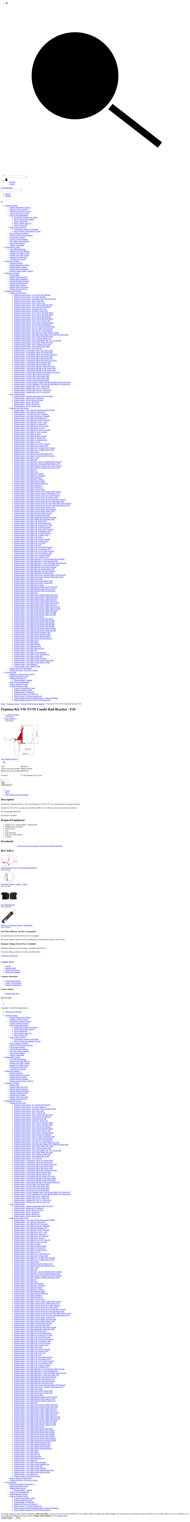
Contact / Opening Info (13, 983)
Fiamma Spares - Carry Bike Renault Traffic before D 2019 (34, 589)
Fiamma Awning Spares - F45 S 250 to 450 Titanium (32, 317)
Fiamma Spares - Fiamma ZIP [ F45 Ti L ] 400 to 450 (32, 390)
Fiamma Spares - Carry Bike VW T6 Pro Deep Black (32, 523)
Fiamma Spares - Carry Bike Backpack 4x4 (29, 648)
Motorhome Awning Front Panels (25, 217)
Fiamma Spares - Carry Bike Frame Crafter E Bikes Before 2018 (36, 603)
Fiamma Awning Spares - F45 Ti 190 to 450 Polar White (33, 323)
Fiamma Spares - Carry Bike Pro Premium (28, 474)
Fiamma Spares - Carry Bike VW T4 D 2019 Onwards (33, 547)
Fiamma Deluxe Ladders (18, 267)
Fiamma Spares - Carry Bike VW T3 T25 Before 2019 (33, 553)
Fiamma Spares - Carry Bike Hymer (26, 452)
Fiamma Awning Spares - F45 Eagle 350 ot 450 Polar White (35, 299)
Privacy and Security (12, 970)
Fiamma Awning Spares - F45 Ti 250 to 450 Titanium (32, 325)
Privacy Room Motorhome (19, 215)
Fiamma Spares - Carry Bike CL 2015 (27, 442)
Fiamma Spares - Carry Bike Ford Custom (28, 585)
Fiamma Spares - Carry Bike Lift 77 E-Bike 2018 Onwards (34, 448)
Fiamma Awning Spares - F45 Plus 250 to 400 (30, 309)
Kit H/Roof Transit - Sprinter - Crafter (14, 884)
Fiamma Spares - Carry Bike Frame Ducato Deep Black (33, 619)
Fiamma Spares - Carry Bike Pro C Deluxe (29, 480)
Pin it (7, 793)
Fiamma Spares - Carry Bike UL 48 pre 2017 (29, 438)
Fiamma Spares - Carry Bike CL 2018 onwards (30, 440)
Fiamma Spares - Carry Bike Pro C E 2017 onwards (32, 430)
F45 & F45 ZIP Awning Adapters (21, 235)
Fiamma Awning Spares (18, 293)
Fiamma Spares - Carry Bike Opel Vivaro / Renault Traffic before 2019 (38, 577)
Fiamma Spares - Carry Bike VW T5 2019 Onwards (32, 533)
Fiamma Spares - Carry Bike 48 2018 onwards (30, 436)
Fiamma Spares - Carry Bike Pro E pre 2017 (29, 428)
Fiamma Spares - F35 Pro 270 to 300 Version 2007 (31, 380)
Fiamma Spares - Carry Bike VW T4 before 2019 (31, 541)
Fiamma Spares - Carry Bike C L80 (26, 458)
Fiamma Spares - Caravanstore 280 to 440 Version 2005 (33, 356)
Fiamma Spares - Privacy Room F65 (26, 404)
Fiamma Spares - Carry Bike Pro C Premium (29, 476)
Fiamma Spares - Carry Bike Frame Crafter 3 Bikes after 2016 (35, 605)
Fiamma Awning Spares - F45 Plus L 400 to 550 (31, 311)
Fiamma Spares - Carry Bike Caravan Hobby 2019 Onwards (35, 509)
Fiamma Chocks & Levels (23, 690)
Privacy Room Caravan (18, 227)
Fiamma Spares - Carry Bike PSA (26, 593)
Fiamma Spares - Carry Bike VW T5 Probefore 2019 (32, 531)
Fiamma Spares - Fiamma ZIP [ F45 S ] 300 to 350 (31, 388)
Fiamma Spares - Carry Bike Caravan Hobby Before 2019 (34, 511)
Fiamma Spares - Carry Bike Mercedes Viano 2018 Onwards (35, 567)
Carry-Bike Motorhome (18, 249)
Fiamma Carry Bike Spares (19, 408)
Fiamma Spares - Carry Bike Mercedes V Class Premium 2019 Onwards (39, 559)
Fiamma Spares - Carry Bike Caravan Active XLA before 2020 (36, 497)
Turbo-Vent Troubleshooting (19, 682)
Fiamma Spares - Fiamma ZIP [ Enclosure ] (29, 398)
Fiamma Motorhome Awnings (20, 207)
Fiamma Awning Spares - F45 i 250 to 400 (29, 301)
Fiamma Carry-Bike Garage (19, 255)
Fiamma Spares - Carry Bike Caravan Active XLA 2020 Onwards (37, 495)
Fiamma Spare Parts (12, 993)
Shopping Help (10, 968)
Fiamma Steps (14, 275)
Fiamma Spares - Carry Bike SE (25, 470)
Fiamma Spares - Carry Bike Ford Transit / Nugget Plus (33, 583)
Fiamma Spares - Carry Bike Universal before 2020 (32, 515)
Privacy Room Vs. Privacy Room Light (28, 696)
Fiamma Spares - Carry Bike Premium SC (28, 488)
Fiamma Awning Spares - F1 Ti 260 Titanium (30, 297)
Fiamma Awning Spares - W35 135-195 (28, 348)
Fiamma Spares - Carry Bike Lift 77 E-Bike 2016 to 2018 (34, 450)
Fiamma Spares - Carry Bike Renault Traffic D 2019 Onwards (35, 587)
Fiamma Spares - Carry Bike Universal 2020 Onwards (33, 513)
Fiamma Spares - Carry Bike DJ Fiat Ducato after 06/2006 (34, 410)
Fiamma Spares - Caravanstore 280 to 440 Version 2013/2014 (35, 360)
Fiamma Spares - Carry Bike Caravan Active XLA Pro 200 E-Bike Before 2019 (42, 505)
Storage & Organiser (12, 261)
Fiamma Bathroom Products (19, 281)
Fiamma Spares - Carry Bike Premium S (28, 486)
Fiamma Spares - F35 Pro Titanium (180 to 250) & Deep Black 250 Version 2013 (42, 382)
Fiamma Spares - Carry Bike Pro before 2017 (30, 412)
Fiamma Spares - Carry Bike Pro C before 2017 (30, 424)
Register (12, 182)
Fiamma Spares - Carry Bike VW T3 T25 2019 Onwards (34, 551)
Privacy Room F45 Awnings (24, 219)
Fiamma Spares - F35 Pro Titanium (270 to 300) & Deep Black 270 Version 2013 (42, 384)
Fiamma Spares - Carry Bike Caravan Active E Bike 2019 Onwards (37, 491)
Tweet (7, 791)
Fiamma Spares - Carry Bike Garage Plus (28, 656)
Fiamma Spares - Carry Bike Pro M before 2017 (31, 418)
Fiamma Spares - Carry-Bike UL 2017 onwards (30, 432)
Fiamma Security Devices (18, 289)
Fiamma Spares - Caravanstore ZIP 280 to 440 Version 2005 (35, 368)
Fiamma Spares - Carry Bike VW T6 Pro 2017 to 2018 (33, 525)
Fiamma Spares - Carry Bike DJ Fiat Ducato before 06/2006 (35, 629)
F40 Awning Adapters (17, 243)
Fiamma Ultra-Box (16, 263)
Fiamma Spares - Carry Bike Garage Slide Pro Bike (32, 662)
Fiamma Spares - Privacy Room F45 (26, 402)
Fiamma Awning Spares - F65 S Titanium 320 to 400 (32, 344)
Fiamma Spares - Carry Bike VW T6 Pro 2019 (30, 521)
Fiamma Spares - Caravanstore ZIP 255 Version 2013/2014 (34, 366)
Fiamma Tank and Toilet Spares (21, 668)
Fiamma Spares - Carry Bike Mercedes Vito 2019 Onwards (34, 571)
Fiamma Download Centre (19, 676)
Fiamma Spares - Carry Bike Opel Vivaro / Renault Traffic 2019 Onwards (39, 575)
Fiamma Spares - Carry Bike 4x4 (25, 650)
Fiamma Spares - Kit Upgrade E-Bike (27, 666)
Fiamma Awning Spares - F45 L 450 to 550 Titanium (32, 307)
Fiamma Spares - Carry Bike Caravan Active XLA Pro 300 (34, 507)
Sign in (12, 184)
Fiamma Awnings (11, 205)
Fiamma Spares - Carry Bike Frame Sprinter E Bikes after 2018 (36, 597)
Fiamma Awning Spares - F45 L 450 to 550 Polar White (33, 305)
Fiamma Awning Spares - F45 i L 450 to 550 (29, 303)
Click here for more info (9, 956)
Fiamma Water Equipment (19, 279)
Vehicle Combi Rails (17, 245)
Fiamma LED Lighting (18, 285)
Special (60, 1516)
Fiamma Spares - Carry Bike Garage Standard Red (31, 654)
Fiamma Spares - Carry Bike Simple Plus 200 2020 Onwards (35, 517)
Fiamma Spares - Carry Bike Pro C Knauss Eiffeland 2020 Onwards (38, 462)
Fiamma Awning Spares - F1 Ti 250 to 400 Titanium (32, 295)
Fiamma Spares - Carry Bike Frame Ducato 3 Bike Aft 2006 (35, 615)
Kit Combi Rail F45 (8, 905)
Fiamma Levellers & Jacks (19, 283)
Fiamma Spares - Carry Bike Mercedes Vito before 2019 (33, 573)
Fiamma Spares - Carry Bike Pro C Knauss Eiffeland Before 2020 (37, 464)
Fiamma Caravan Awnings (19, 209)
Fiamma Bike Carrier (12, 247)
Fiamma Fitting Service (18, 678)
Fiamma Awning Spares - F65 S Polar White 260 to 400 (33, 343)
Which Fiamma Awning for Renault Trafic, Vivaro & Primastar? (36, 698)
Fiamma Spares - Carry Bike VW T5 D (27, 545)
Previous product (12, 715)
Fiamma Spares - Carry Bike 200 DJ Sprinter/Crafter (32, 632)
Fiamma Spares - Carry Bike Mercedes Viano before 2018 (34, 569)
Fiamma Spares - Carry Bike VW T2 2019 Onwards (32, 555)
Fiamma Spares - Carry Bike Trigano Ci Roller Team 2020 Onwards (38, 466)
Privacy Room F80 (20, 221)
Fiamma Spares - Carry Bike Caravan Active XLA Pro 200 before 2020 (39, 501)
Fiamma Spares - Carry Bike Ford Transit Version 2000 (33, 581)
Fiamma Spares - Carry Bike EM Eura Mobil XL (31, 484)
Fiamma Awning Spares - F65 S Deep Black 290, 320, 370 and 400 (37, 341)
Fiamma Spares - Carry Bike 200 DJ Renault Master (32, 636)
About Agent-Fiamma (12, 981)
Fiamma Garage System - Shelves (21, 271)
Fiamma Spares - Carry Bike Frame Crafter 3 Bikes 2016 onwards (37, 607)
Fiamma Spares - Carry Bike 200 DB (27, 644)
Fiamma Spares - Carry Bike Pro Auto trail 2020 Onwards (34, 456)
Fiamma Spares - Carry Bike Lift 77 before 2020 (31, 446)
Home (3, 704)
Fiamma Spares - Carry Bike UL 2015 (27, 434)
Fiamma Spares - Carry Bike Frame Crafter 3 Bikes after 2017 (35, 599)
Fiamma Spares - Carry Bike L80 (25, 460)
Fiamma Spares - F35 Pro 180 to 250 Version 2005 (31, 374)
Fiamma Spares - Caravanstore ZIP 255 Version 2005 (32, 362)
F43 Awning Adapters (17, 237)
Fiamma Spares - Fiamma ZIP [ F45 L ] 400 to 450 (31, 386)
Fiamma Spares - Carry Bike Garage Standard (30, 652)
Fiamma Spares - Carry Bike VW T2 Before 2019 (31, 557)
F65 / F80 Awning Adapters (19, 241)
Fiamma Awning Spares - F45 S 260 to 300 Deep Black (33, 319)
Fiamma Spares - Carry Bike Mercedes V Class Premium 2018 (36, 561)
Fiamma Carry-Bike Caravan (20, 253)
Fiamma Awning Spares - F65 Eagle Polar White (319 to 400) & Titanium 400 (41, 335)
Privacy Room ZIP (20, 225)
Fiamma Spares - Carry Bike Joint (26, 472)
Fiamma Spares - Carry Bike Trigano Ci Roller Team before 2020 (37, 468)
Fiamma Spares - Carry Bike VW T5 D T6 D (30, 543)
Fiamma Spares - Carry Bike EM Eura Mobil (29, 482)
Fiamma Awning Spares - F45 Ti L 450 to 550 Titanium (33, 329)
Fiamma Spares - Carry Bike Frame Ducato (29, 617)
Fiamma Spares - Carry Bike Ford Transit (28, 579)
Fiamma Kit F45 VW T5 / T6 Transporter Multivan (19, 868)
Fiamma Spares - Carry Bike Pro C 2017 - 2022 (30, 422)
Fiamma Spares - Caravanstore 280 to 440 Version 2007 (33, 358)
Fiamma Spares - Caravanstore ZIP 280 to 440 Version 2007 (35, 370)
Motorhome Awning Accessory (20, 211)
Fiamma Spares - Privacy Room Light (27, 406)
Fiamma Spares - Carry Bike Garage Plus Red (30, 658)
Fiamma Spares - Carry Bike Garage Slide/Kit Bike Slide (34, 660)
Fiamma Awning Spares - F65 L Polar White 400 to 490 (33, 337)
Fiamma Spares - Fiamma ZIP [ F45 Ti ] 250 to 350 (32, 392)
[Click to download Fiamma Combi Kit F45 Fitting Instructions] (31, 846)
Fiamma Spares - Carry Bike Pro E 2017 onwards (31, 426)
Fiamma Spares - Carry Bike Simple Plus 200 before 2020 (34, 519)
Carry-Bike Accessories (18, 259)
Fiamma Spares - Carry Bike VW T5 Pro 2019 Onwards (33, 529)
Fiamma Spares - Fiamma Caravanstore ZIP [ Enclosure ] (34, 396)
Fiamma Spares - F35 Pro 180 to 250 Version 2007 (31, 376)
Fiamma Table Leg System (19, 287)
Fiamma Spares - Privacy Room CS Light (28, 400)
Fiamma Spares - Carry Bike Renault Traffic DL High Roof (34, 591)
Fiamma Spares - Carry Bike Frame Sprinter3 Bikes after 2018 (35, 595)
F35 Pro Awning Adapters (19, 239)
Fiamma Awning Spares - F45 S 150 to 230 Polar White (33, 313)
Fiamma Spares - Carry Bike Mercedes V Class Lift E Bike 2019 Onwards (40, 563)
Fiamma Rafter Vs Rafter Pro (24, 692)
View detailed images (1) (9, 759)
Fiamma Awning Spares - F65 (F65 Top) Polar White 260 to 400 (36, 333)
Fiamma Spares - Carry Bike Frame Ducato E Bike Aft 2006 (35, 613)
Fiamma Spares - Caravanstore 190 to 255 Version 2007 (33, 352)
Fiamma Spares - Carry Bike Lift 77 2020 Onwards (32, 444)
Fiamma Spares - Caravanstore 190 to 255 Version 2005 (33, 350)
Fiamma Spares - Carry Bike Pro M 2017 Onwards (31, 420)
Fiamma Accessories (12, 273)
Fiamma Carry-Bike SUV (19, 257)
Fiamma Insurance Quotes (19, 684)
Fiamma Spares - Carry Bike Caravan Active (29, 489)
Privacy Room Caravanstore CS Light (27, 231)
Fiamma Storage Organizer (19, 269)
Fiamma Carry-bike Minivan (19, 251)
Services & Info (10, 672)
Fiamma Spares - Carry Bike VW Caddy (28, 537)
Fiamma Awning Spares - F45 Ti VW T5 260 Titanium (33, 331)
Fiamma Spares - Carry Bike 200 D (26, 640)
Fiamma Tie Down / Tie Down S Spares (24, 670)
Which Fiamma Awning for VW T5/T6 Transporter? (32, 700)
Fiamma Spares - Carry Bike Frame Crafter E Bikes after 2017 (35, 601)
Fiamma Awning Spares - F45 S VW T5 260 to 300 (32, 321)
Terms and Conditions (13, 972)
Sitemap (8, 966)
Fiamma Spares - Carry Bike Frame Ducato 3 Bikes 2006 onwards (37, 609)
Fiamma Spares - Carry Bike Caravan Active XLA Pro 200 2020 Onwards (40, 499)
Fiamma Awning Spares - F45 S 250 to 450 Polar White (33, 315)
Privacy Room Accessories (19, 233)
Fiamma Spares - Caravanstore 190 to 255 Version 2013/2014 (35, 354)
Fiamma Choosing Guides (19, 686)
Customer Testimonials (13, 985)
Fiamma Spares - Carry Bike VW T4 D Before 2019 (32, 549)
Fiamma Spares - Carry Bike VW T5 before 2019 (31, 535)
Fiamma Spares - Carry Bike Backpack (27, 646)
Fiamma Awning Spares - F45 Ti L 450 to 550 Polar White (34, 327)
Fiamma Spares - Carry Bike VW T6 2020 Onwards (32, 527)
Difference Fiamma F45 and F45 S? (22, 674)
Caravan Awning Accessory (19, 213)
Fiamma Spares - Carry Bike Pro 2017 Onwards (31, 414)
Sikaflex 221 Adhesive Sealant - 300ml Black (16, 925)
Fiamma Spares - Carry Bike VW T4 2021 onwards (32, 539)
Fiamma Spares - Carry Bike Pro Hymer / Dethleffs (32, 416)
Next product (11, 719)
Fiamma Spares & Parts (13, 291)
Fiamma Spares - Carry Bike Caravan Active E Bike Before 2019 (36, 493)
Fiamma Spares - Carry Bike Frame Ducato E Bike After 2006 (35, 611)
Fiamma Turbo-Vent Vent (18, 277)
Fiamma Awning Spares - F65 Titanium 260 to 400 (31, 346)
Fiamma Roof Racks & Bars (19, 265)
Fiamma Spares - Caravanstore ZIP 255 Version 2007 (32, 364)
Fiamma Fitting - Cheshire (23, 680)
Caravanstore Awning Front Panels (26, 229)
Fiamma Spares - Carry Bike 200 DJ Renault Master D (33, 638)
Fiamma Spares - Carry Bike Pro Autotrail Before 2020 (33, 454)
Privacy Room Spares (17, 394)
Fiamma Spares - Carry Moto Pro (25, 664)
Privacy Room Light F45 (22, 223)
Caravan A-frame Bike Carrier (24, 688)
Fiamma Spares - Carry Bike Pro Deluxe (28, 478)
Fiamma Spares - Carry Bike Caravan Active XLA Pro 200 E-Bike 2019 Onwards (42, 503)
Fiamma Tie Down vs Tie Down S (26, 694)
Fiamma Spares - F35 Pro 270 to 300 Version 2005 (31, 378)
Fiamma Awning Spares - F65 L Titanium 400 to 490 (32, 339)
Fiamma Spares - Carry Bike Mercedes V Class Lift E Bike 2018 (36, 565)
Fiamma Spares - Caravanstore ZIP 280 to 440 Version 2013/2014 (37, 372)
